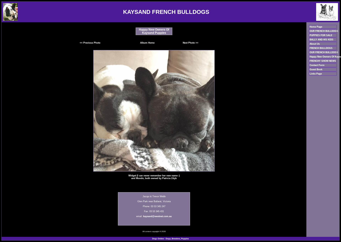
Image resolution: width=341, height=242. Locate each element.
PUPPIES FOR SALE (321, 35)
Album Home (147, 42)
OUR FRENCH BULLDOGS (324, 31)
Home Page (316, 26)
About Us (315, 43)
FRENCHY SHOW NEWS (323, 61)
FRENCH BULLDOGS (321, 48)
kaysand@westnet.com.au (157, 216)
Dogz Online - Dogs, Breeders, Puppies (170, 239)
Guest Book (316, 69)
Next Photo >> (190, 42)
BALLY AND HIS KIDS (321, 39)
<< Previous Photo (90, 42)
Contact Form (317, 65)
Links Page (316, 73)
